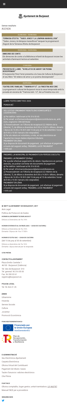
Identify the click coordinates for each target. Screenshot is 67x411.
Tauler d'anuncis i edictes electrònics (18, 372)
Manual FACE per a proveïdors (15, 390)
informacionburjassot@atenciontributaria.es (36, 119)
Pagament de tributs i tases (14, 369)
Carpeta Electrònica (10, 362)
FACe (8, 383)
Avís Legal (6, 209)
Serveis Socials (8, 305)
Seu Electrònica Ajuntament (14, 358)
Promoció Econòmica (11, 315)
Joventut (6, 312)
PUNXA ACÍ (8, 105)
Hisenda (5, 301)
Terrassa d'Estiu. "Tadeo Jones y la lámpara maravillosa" (30, 38)
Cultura (5, 308)
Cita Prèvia (6, 253)
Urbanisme (6, 297)
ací (10, 149)
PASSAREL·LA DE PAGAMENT (40, 146)
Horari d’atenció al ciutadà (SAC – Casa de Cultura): (24, 226)
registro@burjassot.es (12, 277)
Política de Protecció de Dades (15, 213)
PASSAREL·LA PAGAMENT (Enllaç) (18, 158)
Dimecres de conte (12, 54)
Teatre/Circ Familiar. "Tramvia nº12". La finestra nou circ (30, 87)
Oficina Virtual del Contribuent (15, 365)
